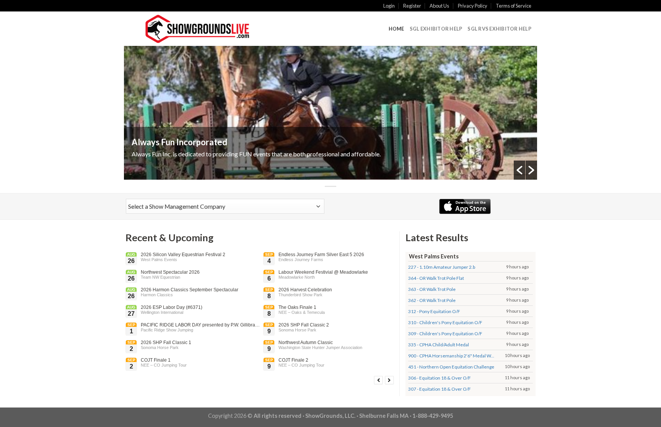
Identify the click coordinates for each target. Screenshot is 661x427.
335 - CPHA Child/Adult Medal (438, 344)
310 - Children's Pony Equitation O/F (445, 322)
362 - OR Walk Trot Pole (432, 300)
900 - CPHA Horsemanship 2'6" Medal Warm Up (451, 356)
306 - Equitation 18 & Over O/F (439, 378)
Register (412, 6)
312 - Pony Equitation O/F (434, 311)
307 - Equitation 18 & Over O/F (439, 389)
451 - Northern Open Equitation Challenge (451, 367)
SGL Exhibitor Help (436, 29)
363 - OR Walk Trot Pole (432, 289)
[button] (519, 170)
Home (396, 29)
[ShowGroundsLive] (197, 29)
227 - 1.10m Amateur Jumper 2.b (441, 267)
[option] (330, 113)
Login (389, 6)
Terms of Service (513, 6)
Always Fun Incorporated (179, 142)
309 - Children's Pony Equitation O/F (445, 333)
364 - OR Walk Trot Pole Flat (436, 278)
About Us (439, 6)
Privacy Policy (472, 6)
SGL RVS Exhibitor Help (499, 29)
